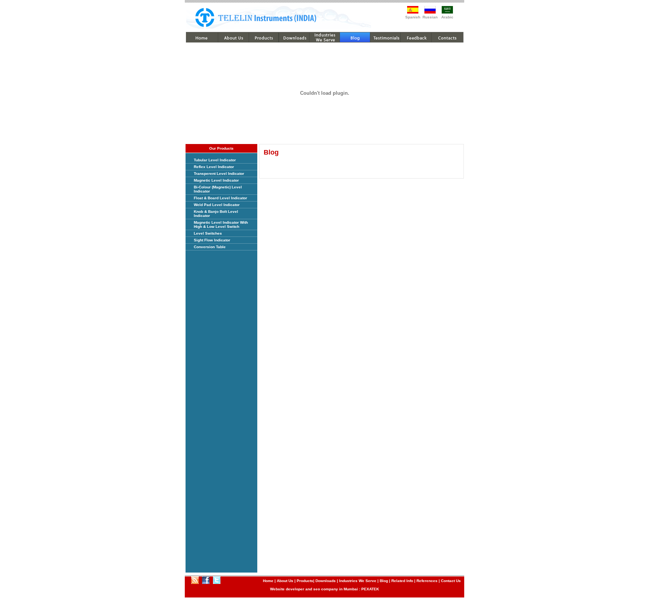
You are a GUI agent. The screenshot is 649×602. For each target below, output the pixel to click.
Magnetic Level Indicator (216, 180)
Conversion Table (210, 247)
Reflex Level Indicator (214, 167)
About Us (285, 581)
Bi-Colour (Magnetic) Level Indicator (218, 189)
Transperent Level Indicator (219, 173)
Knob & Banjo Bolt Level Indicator (216, 213)
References (427, 581)
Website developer (287, 589)
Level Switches (208, 233)
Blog (384, 581)
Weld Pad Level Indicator (217, 205)
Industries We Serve (357, 581)
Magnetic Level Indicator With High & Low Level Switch (221, 224)
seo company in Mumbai (335, 589)
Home (268, 581)
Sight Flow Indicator (212, 240)
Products (305, 581)
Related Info (402, 581)
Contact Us (451, 581)
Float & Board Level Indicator (220, 198)
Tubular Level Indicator (215, 160)
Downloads (325, 581)
